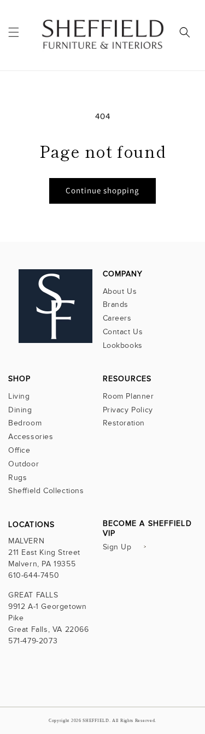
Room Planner (128, 396)
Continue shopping (102, 190)
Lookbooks (123, 345)
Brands (116, 304)
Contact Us (123, 331)
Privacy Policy (128, 410)
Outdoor (23, 464)
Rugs (17, 477)
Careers (117, 318)
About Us (120, 291)
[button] (14, 32)
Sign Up (117, 547)
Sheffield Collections (46, 490)
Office (19, 450)
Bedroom (25, 423)
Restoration (124, 423)
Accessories (31, 436)
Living (19, 396)
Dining (20, 410)
